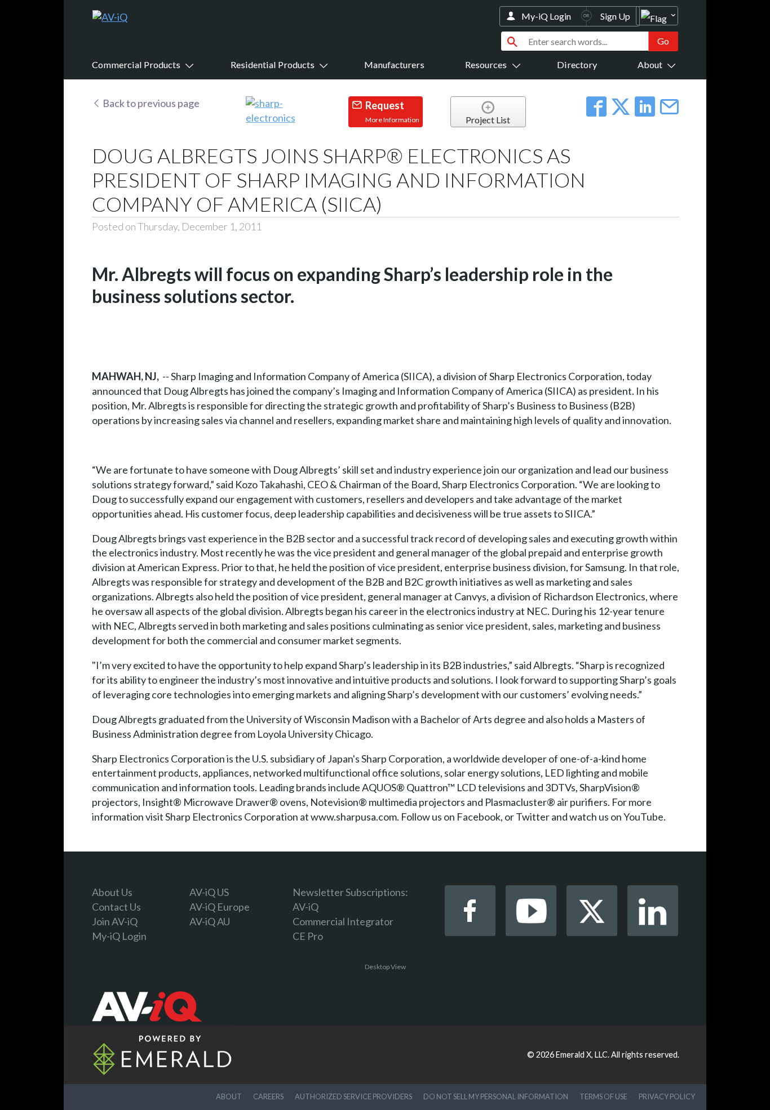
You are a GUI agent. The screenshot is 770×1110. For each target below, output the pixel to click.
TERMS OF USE (603, 1096)
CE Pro (308, 936)
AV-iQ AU (209, 921)
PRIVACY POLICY (667, 1096)
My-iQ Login (546, 16)
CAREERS (268, 1096)
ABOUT (229, 1096)
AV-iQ (305, 907)
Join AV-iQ (115, 921)
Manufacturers (394, 64)
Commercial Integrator (343, 921)
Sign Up (615, 16)
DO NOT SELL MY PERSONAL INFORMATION (495, 1096)
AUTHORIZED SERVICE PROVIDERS (353, 1096)
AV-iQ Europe (219, 907)
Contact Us (116, 907)
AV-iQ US (209, 892)
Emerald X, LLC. (582, 1054)
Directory (577, 64)
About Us (112, 892)
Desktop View (385, 966)
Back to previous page (150, 103)
